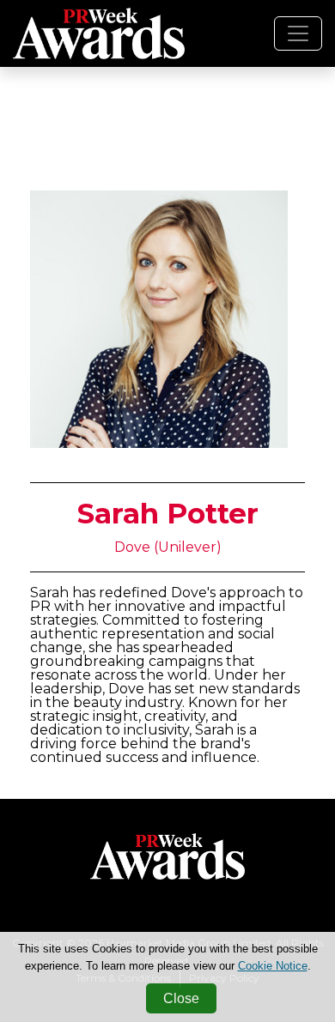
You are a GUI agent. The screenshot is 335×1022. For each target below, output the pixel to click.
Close (181, 998)
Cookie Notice (273, 965)
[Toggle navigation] (298, 33)
